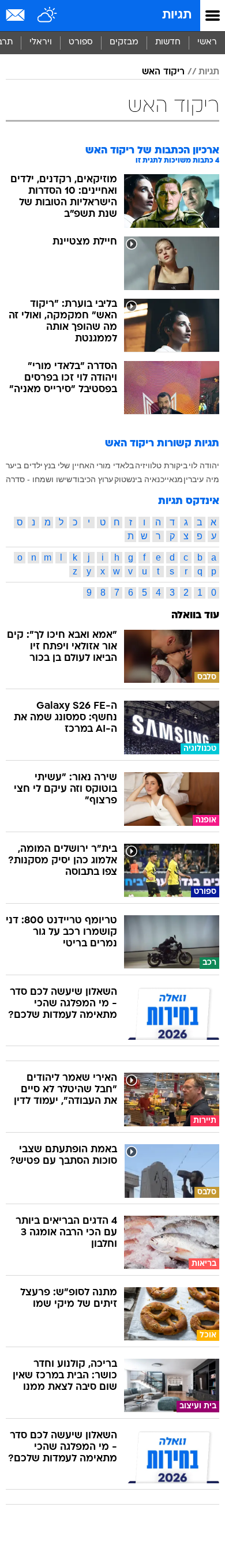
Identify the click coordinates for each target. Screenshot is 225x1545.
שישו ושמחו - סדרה (39, 479)
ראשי (207, 42)
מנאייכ (171, 479)
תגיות (177, 15)
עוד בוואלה (195, 616)
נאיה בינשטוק (137, 479)
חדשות (168, 42)
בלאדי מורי (115, 465)
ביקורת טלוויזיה (161, 465)
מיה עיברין (201, 479)
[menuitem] (168, 42)
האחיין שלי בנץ (69, 465)
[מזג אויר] (48, 15)
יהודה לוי (204, 465)
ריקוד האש (163, 72)
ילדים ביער (24, 465)
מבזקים (124, 42)
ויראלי (40, 42)
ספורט (81, 42)
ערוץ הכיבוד (93, 479)
